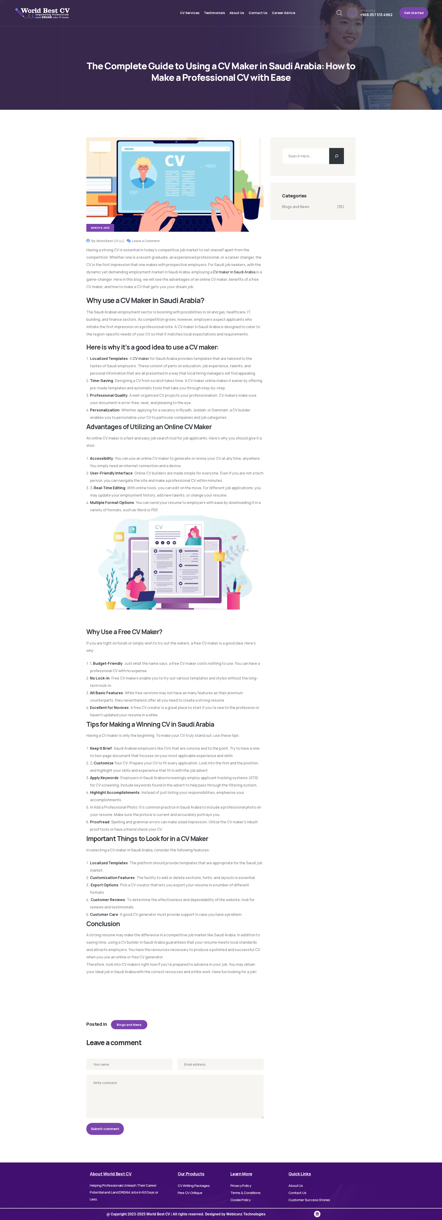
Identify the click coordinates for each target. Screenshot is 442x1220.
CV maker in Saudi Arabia (234, 272)
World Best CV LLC (110, 241)
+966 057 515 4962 (376, 14)
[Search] (336, 156)
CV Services (189, 13)
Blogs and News (129, 1025)
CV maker (141, 358)
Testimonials (214, 13)
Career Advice (283, 13)
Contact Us (258, 13)
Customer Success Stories (309, 1199)
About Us (237, 13)
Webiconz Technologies (245, 1214)
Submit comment (105, 1129)
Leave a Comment (146, 241)
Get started (414, 13)
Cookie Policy (240, 1199)
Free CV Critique (190, 1192)
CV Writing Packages (193, 1185)
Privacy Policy (240, 1185)
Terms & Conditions (245, 1192)
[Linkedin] (317, 1214)
